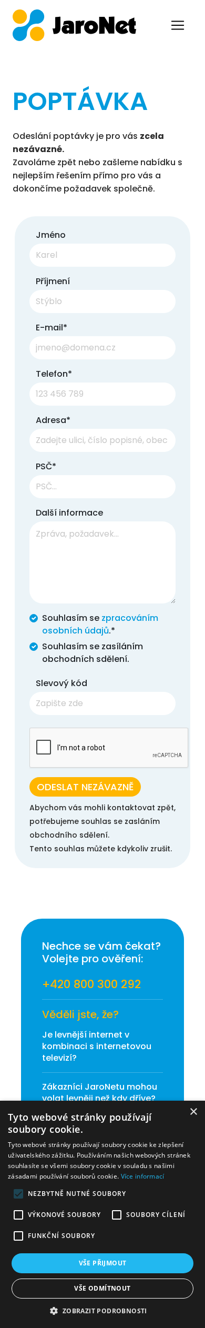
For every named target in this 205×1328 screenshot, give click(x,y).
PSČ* (46, 466)
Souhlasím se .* (100, 624)
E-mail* (51, 327)
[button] (102, 1310)
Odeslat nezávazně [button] (85, 786)
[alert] (102, 1214)
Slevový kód (61, 683)
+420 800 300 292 (91, 984)
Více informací (143, 1176)
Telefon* (54, 374)
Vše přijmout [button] (103, 1263)
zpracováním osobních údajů (100, 624)
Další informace (69, 513)
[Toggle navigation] (177, 25)
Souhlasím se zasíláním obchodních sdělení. (92, 652)
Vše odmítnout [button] (102, 1288)
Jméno (51, 235)
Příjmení (53, 281)
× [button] (193, 1112)
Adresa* (53, 420)
